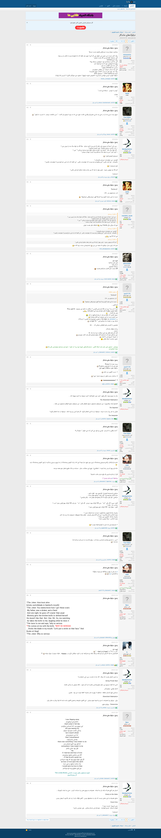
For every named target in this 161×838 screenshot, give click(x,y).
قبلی (132, 41)
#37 (28, 642)
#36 (28, 595)
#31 (28, 424)
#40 (28, 783)
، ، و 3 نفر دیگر (104, 481)
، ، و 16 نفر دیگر (105, 708)
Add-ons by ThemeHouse (80, 836)
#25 (28, 182)
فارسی (129, 830)
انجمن (132, 6)
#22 (28, 84)
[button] (122, 6)
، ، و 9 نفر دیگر (106, 450)
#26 (28, 206)
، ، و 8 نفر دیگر (106, 177)
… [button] (119, 41)
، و (108, 79)
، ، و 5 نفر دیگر (104, 103)
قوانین (101, 6)
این (112, 478)
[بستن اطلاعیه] (27, 23)
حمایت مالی (116, 6)
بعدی (112, 41)
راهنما (30, 830)
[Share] (30, 45)
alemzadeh (131, 38)
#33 (28, 486)
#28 (28, 284)
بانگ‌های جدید (121, 9)
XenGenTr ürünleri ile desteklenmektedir (86, 835)
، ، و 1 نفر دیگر (104, 352)
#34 (28, 533)
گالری (108, 6)
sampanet (112, 319)
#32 (28, 455)
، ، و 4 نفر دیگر (106, 134)
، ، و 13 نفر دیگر (105, 528)
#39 (28, 712)
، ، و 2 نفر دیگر (104, 778)
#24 (28, 139)
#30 (28, 389)
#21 (28, 45)
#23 (28, 107)
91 (116, 41)
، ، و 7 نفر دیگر (105, 201)
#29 (28, 357)
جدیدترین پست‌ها (130, 9)
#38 (28, 670)
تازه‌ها (125, 6)
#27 (28, 254)
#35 (28, 565)
